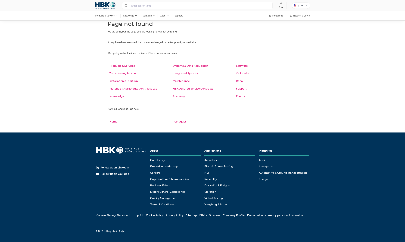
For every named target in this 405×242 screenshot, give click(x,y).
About (154, 150)
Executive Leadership (164, 166)
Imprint (138, 215)
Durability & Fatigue (217, 185)
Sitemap (191, 215)
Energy (263, 179)
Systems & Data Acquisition (190, 65)
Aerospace (266, 166)
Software (242, 65)
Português (180, 121)
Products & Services (122, 65)
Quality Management (164, 198)
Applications (212, 150)
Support (241, 88)
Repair (240, 81)
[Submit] (126, 5)
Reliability (210, 179)
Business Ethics (160, 185)
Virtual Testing (213, 198)
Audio (262, 160)
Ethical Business (209, 215)
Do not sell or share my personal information (275, 215)
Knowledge (116, 96)
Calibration (243, 73)
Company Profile (234, 215)
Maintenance (181, 81)
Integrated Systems (185, 73)
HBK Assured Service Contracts (193, 88)
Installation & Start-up (123, 81)
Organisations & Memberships (169, 179)
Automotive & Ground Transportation (283, 172)
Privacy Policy (174, 215)
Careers (155, 172)
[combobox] (197, 5)
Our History (157, 160)
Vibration (210, 191)
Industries (265, 150)
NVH (207, 172)
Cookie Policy (154, 215)
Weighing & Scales (216, 204)
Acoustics (210, 160)
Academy (179, 96)
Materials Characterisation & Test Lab (133, 88)
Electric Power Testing (218, 166)
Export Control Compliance (167, 191)
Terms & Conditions (162, 204)
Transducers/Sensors (123, 73)
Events (240, 96)
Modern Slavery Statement (113, 215)
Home (113, 121)
